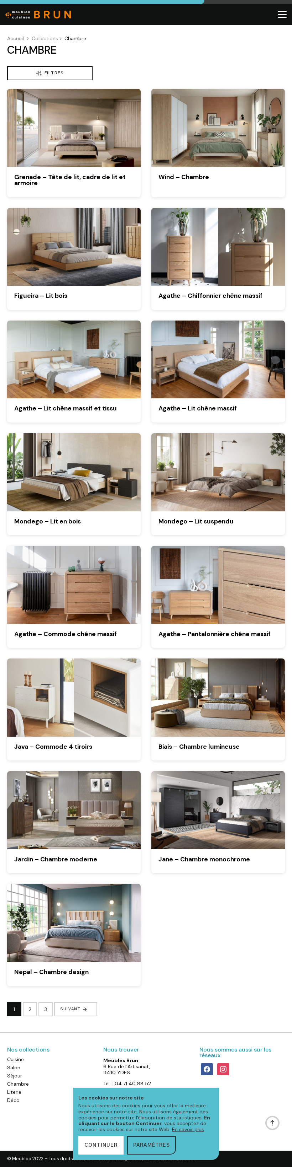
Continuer (101, 1145)
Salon (13, 1067)
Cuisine (15, 1059)
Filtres (54, 73)
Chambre (18, 1084)
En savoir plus (188, 1129)
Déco (13, 1100)
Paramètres (151, 1145)
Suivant (70, 1009)
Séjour (14, 1075)
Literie (14, 1092)
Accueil (15, 38)
